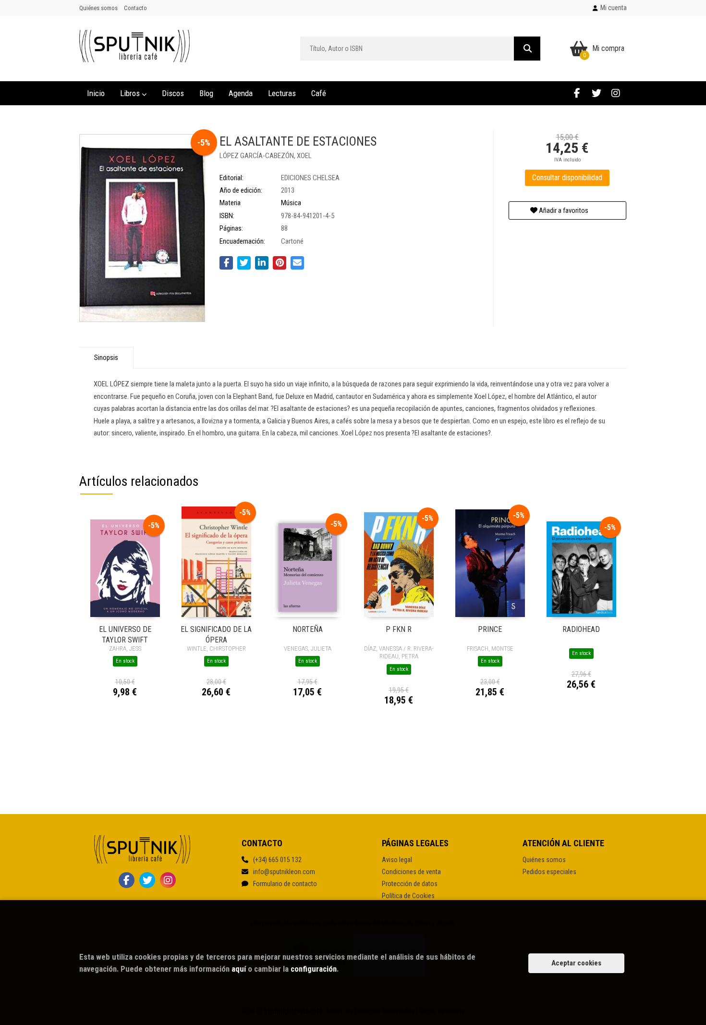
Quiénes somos (98, 8)
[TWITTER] (596, 93)
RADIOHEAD (581, 629)
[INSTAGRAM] (615, 93)
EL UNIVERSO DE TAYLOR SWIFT (125, 634)
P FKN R (399, 629)
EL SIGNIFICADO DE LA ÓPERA (216, 634)
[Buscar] (527, 49)
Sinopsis (106, 357)
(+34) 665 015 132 (277, 860)
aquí (238, 969)
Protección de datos (410, 884)
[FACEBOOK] (577, 93)
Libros (131, 93)
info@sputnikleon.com (284, 872)
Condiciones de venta (411, 872)
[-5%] (125, 567)
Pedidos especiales (549, 872)
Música (291, 202)
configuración (314, 969)
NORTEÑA (307, 629)
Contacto (135, 8)
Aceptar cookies (576, 963)
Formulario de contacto (285, 884)
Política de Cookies (408, 896)
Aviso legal (397, 860)
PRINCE (490, 629)
